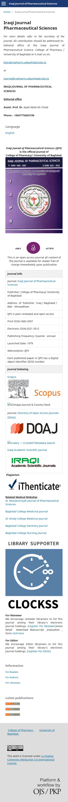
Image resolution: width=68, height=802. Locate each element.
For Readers (11, 672)
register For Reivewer (42, 626)
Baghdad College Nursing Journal (25, 533)
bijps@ (8, 62)
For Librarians (12, 682)
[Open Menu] (3, 3)
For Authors (11, 677)
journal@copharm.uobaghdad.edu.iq (26, 78)
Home (7, 11)
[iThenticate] (34, 493)
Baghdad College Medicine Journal (26, 511)
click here (19, 633)
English (10, 133)
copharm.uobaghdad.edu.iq (29, 62)
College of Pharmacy (21, 730)
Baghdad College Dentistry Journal (26, 525)
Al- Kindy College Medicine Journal (26, 518)
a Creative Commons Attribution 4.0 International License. (30, 759)
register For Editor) (39, 651)
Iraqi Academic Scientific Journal (27, 450)
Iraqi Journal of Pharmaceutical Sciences (33, 3)
